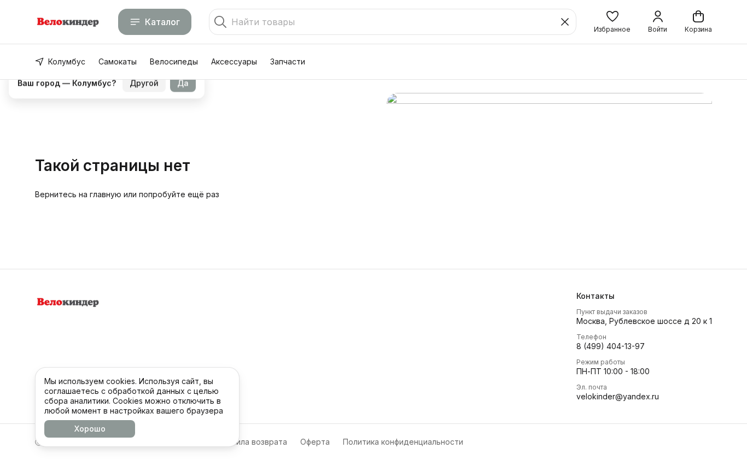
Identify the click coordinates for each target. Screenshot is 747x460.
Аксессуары (234, 61)
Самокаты (117, 61)
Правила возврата (252, 441)
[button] (612, 22)
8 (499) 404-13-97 (610, 346)
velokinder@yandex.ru (617, 396)
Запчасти (287, 61)
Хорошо (90, 428)
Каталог (162, 21)
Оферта (315, 441)
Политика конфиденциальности (403, 441)
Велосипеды (174, 61)
